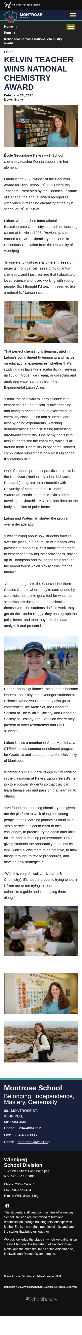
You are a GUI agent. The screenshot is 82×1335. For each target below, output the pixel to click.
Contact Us (10, 1276)
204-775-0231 (25, 1184)
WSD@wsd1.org (27, 1196)
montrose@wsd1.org (34, 1142)
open (70, 27)
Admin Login (43, 1276)
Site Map (26, 1276)
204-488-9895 (26, 1135)
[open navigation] (73, 15)
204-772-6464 (21, 1190)
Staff (58, 1276)
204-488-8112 (30, 1128)
